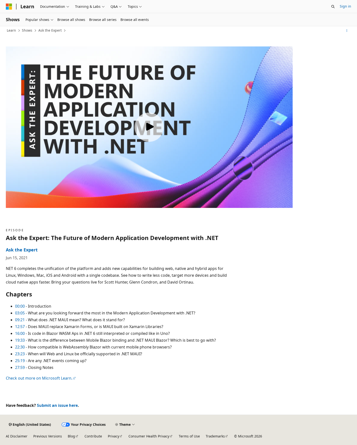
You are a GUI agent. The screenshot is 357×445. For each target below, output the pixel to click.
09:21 (20, 319)
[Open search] (333, 6)
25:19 (20, 360)
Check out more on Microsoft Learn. (39, 378)
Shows (27, 30)
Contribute (93, 436)
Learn (11, 30)
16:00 (20, 333)
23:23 (20, 353)
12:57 (20, 326)
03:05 (20, 313)
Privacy (113, 436)
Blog (71, 436)
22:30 (20, 347)
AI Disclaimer (16, 436)
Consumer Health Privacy (148, 436)
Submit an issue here (57, 405)
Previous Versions (47, 436)
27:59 (20, 367)
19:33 (20, 340)
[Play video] (149, 127)
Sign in (345, 6)
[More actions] (347, 31)
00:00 (20, 306)
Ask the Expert (50, 30)
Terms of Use (189, 436)
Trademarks (215, 436)
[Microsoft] (9, 6)
